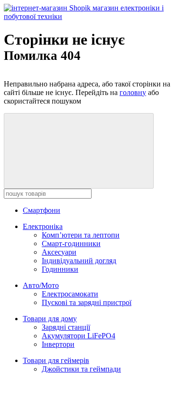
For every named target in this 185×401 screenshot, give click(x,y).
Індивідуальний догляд (79, 261)
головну (133, 92)
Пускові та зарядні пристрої (86, 302)
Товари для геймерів (56, 360)
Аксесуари (59, 252)
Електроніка (43, 226)
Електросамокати (70, 294)
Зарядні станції (66, 327)
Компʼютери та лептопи (81, 235)
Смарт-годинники (71, 243)
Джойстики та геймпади (81, 369)
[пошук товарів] (79, 151)
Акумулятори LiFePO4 (78, 336)
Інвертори (58, 344)
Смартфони (41, 210)
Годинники (60, 269)
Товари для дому (50, 319)
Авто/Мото (41, 285)
